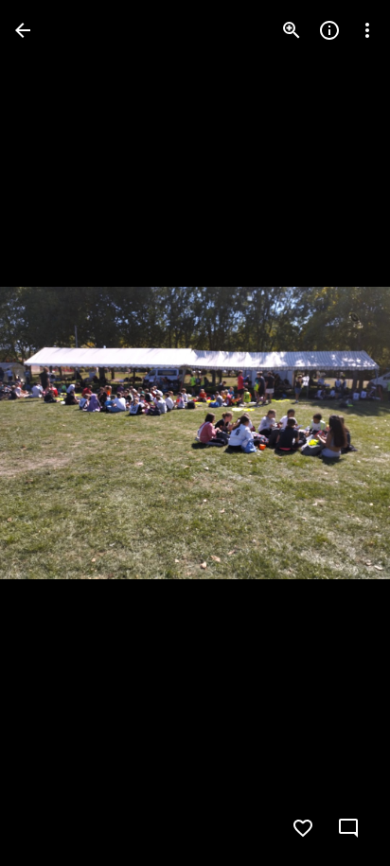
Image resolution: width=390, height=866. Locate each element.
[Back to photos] (22, 30)
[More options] (367, 30)
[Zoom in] (291, 30)
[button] (53, 433)
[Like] (303, 828)
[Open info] (329, 30)
